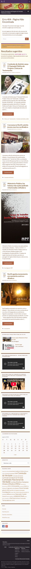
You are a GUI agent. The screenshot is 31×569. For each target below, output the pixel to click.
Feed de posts (5, 511)
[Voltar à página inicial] (15, 6)
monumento (7, 328)
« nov (15, 454)
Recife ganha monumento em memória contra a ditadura (17, 276)
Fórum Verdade (23, 488)
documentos (23, 484)
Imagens (16, 553)
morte (13, 494)
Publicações (17, 551)
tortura (18, 498)
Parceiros (5, 542)
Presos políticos (10, 496)
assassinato (12, 471)
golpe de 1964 (5, 490)
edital (27, 119)
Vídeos (16, 556)
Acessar (4, 508)
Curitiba (13, 482)
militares (9, 494)
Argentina (4, 471)
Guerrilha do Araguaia (14, 490)
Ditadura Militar (14, 484)
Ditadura (5, 484)
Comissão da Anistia (21, 119)
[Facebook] (4, 1)
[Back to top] (27, 565)
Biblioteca (17, 548)
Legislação (17, 549)
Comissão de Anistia (17, 475)
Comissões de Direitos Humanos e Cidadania (19, 547)
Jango (12, 492)
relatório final (19, 496)
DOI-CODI (11, 486)
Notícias (10, 72)
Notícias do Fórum (25, 549)
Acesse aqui (18, 343)
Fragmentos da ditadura (12, 488)
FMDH (25, 486)
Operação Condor (21, 494)
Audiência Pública (19, 471)
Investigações (6, 492)
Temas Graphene (11, 567)
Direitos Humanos (22, 482)
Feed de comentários (7, 514)
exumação (22, 486)
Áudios (16, 554)
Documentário (5, 486)
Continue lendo (8, 114)
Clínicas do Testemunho (9, 119)
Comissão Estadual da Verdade (12, 478)
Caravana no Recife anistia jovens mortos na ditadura (17, 126)
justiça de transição (23, 492)
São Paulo (13, 498)
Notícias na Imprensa (16, 72)
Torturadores (6, 500)
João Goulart (16, 492)
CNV (15, 473)
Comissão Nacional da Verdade (12, 480)
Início (28, 540)
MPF (12, 268)
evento (16, 486)
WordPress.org (5, 517)
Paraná (4, 496)
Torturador (23, 498)
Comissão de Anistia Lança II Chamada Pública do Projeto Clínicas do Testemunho (15, 67)
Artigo (7, 471)
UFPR (13, 500)
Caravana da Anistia (8, 177)
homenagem (22, 490)
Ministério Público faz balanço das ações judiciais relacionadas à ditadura (17, 185)
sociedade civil (7, 498)
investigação (7, 268)
